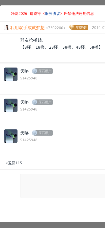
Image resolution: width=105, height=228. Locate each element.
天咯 (24, 71)
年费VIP (81, 27)
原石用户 (44, 71)
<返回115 (13, 162)
